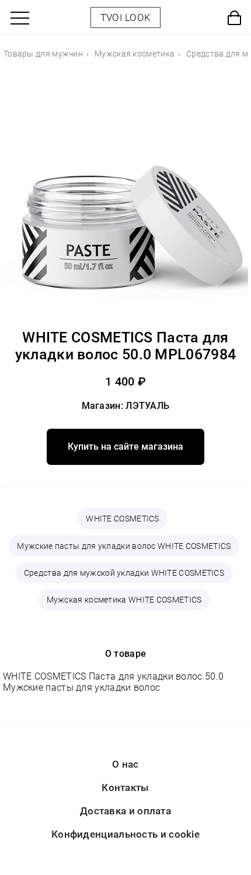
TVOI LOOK (125, 17)
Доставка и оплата (125, 811)
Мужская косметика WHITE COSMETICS (124, 599)
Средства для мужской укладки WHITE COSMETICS (124, 573)
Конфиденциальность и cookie (125, 834)
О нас (125, 764)
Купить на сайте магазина (125, 446)
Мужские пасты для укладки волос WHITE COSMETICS (124, 546)
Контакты (125, 787)
